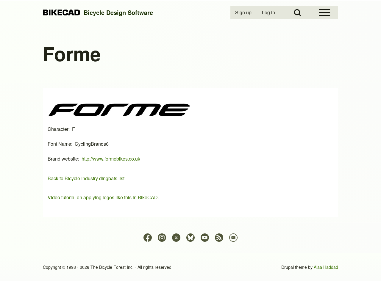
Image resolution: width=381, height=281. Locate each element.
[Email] (233, 237)
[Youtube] (205, 237)
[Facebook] (148, 237)
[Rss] (219, 237)
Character (58, 128)
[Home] (61, 13)
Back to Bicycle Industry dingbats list (86, 178)
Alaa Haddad (326, 267)
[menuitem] (243, 12)
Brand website (63, 158)
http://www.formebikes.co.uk (111, 158)
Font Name (59, 143)
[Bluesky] (190, 237)
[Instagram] (162, 237)
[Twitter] (176, 237)
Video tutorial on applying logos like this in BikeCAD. (103, 197)
